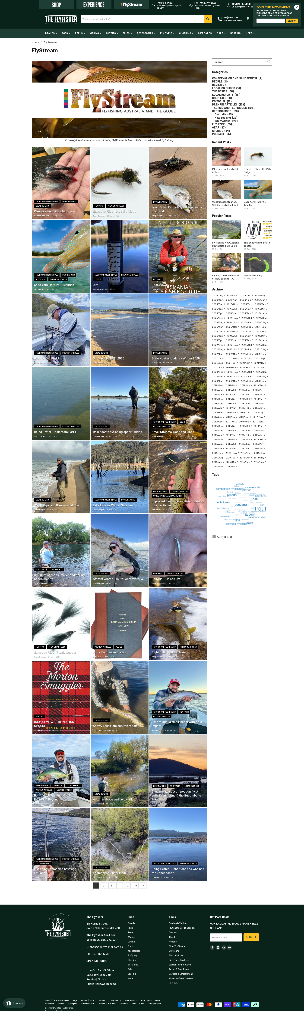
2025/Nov (232, 304)
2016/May (258, 430)
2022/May (260, 349)
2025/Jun (245, 308)
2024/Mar (231, 326)
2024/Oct (246, 317)
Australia (41, 279)
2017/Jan (258, 421)
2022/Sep (261, 344)
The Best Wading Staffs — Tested (258, 244)
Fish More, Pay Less (179, 959)
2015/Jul (231, 443)
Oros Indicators (87, 1003)
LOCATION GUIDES (64, 790)
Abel (134, 1003)
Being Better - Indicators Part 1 (55, 432)
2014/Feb (245, 462)
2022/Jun (246, 349)
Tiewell (102, 1000)
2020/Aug (217, 376)
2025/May (260, 308)
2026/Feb (245, 299)
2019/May (258, 390)
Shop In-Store (176, 955)
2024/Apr (217, 326)
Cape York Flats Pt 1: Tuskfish (54, 285)
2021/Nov (231, 358)
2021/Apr (217, 367)
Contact (173, 932)
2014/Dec (217, 452)
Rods (65, 33)
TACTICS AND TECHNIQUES (47, 201)
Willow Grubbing (253, 275)
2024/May (260, 322)
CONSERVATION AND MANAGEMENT (168, 496)
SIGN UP (292, 21)
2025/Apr (217, 313)
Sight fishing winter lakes (169, 652)
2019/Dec (217, 385)
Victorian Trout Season (181, 978)
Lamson (101, 1003)
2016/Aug (217, 430)
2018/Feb (244, 407)
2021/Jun (245, 362)
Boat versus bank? (46, 358)
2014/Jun (245, 457)
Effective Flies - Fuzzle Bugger (55, 652)
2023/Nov (232, 331)
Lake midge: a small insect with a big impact (177, 724)
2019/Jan (258, 394)
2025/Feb (245, 313)
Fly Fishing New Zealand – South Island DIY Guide (226, 244)
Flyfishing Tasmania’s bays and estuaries (55, 871)
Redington (49, 1003)
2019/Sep (259, 385)
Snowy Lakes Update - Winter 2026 (176, 358)
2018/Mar (231, 407)
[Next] (143, 886)
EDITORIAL (157, 573)
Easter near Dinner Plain (109, 873)
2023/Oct (246, 331)
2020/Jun (246, 376)
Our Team (174, 950)
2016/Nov (231, 426)
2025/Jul (232, 308)
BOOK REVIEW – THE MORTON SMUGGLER (54, 724)
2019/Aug (217, 390)
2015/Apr (217, 448)
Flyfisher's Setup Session (182, 927)
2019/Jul (231, 390)
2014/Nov (231, 452)
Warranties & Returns (180, 964)
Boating (235, 33)
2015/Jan (258, 448)
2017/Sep (258, 412)
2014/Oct (246, 452)
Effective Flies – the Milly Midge (114, 211)
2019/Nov (231, 385)
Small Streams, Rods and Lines (173, 432)
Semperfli (124, 1003)
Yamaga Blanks (154, 1003)
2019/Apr (217, 394)
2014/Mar (231, 462)
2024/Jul (232, 322)
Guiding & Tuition (178, 923)
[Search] (208, 19)
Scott (92, 1000)
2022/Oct (246, 344)
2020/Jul (232, 376)
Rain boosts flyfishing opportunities (117, 432)
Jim (95, 285)
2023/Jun (245, 335)
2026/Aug (217, 295)
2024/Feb (246, 326)
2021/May (259, 362)
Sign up (251, 937)
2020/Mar (231, 380)
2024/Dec (217, 317)
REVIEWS (157, 279)
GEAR (182, 422)
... (127, 885)
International (69, 201)
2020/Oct (246, 371)
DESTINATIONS (68, 275)
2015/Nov (231, 439)
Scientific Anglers (61, 1000)
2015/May (258, 443)
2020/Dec (217, 371)
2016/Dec (217, 426)
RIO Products (130, 1000)
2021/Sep (259, 358)
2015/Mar (231, 448)
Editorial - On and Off (166, 579)
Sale (220, 33)
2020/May (260, 376)
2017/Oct (245, 412)
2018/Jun (244, 403)
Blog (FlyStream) (177, 946)
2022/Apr (217, 353)
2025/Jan (259, 313)
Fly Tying (166, 33)
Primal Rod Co (115, 1000)
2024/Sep (261, 317)
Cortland (112, 1003)
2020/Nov (232, 371)
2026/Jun (245, 295)
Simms (84, 1000)
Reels (79, 33)
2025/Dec (217, 304)
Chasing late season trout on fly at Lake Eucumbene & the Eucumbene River (176, 795)
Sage (75, 1000)
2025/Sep (260, 304)
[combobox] (242, 62)
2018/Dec (217, 399)
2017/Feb (244, 421)
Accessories (145, 33)
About (172, 936)
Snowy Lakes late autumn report (115, 726)
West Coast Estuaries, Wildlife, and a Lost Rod (177, 209)
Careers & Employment (181, 973)
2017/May (258, 416)
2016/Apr (217, 435)
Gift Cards (205, 33)
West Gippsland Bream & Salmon (56, 505)
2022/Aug (217, 349)
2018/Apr (217, 407)
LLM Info (173, 982)
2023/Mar (231, 340)
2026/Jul (232, 295)
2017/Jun (244, 416)
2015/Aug (217, 443)
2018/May (258, 403)
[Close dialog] (297, 7)
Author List (224, 536)
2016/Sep (259, 426)
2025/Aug (217, 308)
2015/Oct (245, 439)
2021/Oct (246, 358)
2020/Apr (217, 380)
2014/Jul (231, 457)
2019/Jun (244, 390)
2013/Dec (217, 466)
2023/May (260, 335)
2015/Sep (259, 439)
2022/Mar (231, 353)
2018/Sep (259, 399)
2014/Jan (258, 462)
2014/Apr (217, 462)
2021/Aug (217, 362)
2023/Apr (217, 340)
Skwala (61, 1003)
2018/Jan (258, 407)
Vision (157, 1000)
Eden (141, 1003)
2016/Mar (231, 435)
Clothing (185, 33)
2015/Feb (244, 448)
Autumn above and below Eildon (115, 799)
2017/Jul (230, 416)
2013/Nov (231, 466)
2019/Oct (245, 385)
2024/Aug (217, 322)
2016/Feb (244, 435)
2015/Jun (244, 443)
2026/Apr (217, 299)
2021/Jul (231, 362)
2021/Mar (231, 367)
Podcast (173, 941)
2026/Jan (259, 299)
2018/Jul (231, 403)
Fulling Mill (72, 1003)
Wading (94, 33)
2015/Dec (217, 439)
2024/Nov (232, 317)
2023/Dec (217, 331)
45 (135, 885)
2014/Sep (259, 452)
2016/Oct (245, 426)
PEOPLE (98, 279)
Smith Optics (146, 1000)
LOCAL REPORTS (42, 206)
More (249, 33)
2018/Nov (231, 399)
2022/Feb (246, 353)
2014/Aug (217, 457)
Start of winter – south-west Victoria (118, 579)
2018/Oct (245, 399)
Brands (50, 33)
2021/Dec (217, 358)
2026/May (260, 295)
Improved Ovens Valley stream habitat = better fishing (178, 503)
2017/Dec (217, 412)
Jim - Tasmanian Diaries (109, 652)
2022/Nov (232, 344)
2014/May (259, 457)
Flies (126, 33)
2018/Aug (217, 403)
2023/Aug (217, 335)
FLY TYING (99, 206)
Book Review (160, 285)
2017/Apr (217, 421)
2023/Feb (245, 340)
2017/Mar (230, 421)
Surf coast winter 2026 (108, 358)
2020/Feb (246, 380)
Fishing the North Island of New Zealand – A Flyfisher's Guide (225, 277)
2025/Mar (231, 313)
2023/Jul (232, 335)
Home (35, 42)
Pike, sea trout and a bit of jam (54, 211)
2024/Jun (246, 322)
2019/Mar (231, 394)
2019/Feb (244, 394)
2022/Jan (260, 353)
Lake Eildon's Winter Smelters (113, 505)
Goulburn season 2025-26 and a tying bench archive (59, 577)
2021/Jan (258, 367)
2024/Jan (260, 326)
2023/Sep (260, 331)
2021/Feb (245, 367)
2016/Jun (244, 430)
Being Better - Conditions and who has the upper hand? (178, 871)
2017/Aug (217, 416)
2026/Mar (231, 299)
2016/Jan (258, 435)
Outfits (111, 33)
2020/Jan (260, 380)
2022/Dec (217, 344)
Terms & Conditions (179, 969)
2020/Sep (261, 371)
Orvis (47, 1000)
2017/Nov (231, 412)
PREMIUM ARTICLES (116, 206)
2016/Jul (231, 430)
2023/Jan (259, 340)
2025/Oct (246, 304)
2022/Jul (232, 349)
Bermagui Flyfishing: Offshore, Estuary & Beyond (55, 797)
